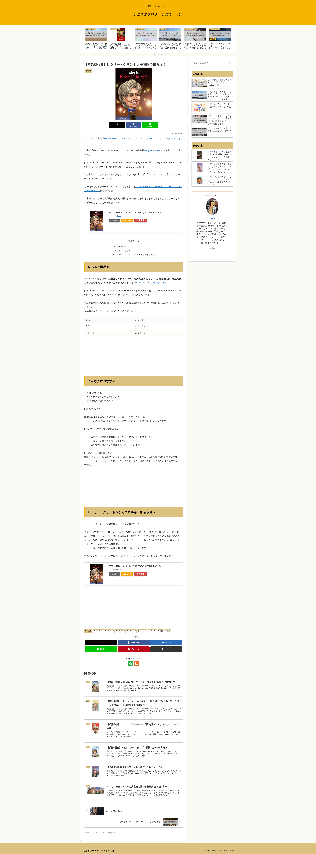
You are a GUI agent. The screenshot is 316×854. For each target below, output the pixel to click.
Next (233, 39)
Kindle (114, 220)
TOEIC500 (110, 631)
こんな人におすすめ (122, 250)
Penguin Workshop (153, 150)
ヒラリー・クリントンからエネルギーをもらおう (134, 254)
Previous (82, 39)
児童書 (89, 631)
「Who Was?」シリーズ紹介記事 (149, 282)
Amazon (127, 220)
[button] (166, 649)
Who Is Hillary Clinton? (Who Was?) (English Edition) (135, 212)
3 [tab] (161, 54)
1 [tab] (154, 54)
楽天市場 (141, 220)
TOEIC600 (121, 631)
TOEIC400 (99, 631)
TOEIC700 (132, 631)
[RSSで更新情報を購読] (136, 663)
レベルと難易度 (120, 246)
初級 (161, 631)
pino (212, 218)
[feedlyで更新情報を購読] (130, 663)
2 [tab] (158, 54)
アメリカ (153, 631)
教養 (168, 631)
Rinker (119, 216)
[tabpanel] (96, 39)
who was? (143, 631)
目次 (130, 241)
